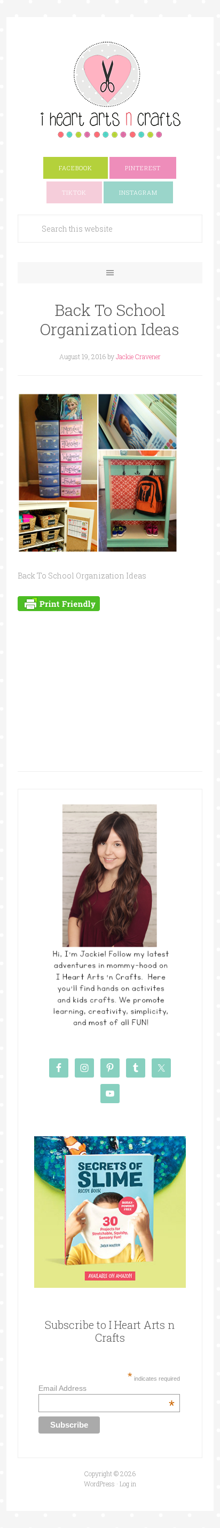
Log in (128, 1483)
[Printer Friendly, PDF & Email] (59, 603)
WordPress (99, 1483)
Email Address (106, 1388)
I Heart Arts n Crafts (110, 89)
